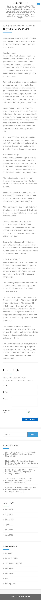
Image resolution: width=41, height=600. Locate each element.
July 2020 (9, 514)
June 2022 (9, 535)
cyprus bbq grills (11, 558)
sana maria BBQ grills (13, 563)
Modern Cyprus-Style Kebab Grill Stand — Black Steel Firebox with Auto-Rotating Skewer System (21, 454)
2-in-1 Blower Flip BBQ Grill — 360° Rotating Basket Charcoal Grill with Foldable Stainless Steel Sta (18, 480)
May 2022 (9, 530)
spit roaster (9, 553)
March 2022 (9, 520)
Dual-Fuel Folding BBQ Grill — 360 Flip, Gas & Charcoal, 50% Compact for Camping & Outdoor (20, 472)
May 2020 (9, 509)
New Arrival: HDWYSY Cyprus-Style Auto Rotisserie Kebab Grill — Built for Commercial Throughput (20, 489)
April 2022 (9, 525)
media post (9, 568)
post (6, 578)
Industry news (10, 584)
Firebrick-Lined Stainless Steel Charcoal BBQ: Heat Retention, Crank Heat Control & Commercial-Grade (21, 463)
